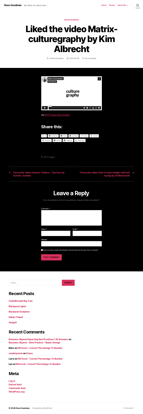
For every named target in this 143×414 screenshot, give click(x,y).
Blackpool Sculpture (19, 311)
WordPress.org (17, 391)
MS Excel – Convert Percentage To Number (40, 348)
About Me (122, 5)
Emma (29, 353)
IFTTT (48, 115)
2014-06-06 (74, 58)
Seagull (13, 322)
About (103, 5)
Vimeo (52, 157)
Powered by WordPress (42, 408)
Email (75, 229)
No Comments (90, 58)
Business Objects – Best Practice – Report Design (34, 342)
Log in (12, 381)
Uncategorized (71, 20)
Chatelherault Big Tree (21, 301)
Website (44, 239)
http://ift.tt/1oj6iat (61, 115)
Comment (45, 209)
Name (44, 229)
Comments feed (17, 388)
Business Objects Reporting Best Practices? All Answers (38, 339)
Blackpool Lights (17, 306)
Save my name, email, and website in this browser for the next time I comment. (70, 250)
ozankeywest (16, 353)
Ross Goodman (12, 5)
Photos (112, 5)
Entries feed (15, 384)
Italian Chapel (16, 317)
